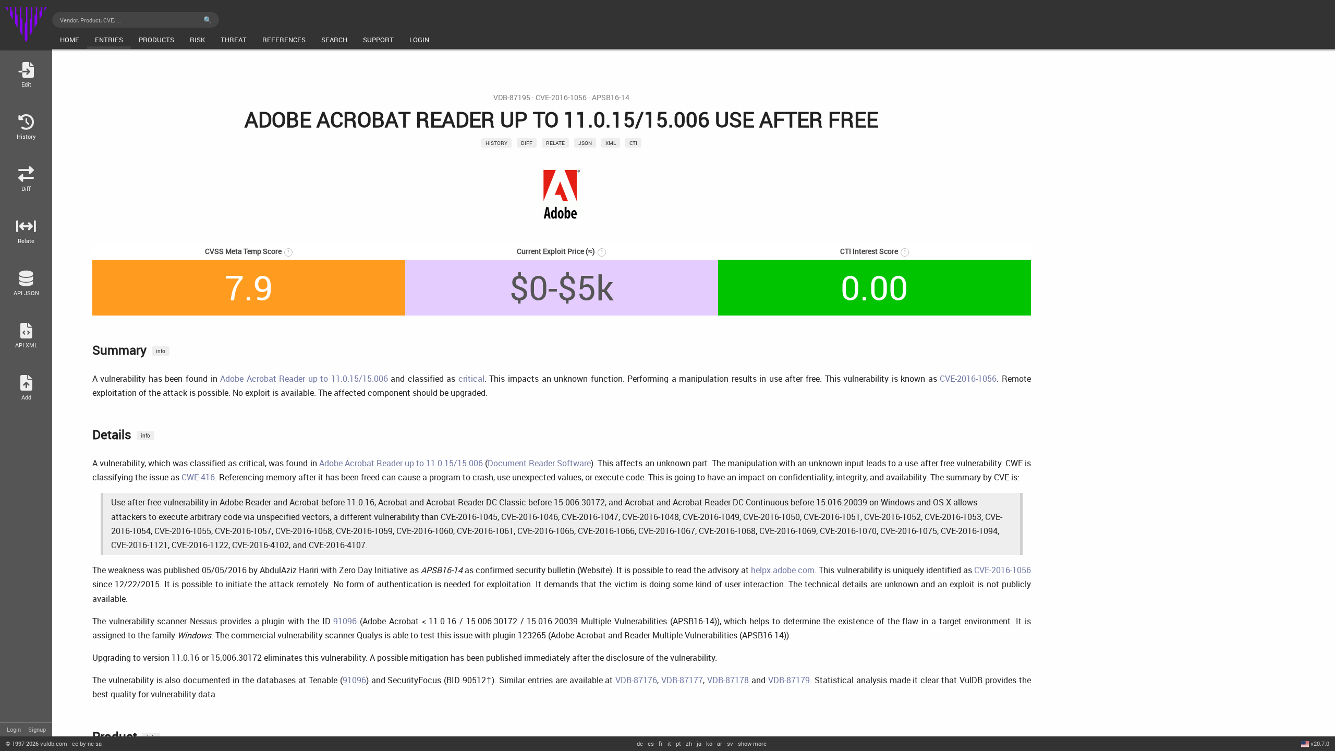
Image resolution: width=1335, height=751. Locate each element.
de (640, 743)
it (669, 743)
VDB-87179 (789, 680)
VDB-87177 (682, 680)
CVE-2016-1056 (561, 97)
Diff (526, 143)
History (496, 143)
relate (555, 143)
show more (752, 743)
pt (678, 743)
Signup (37, 729)
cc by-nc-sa (87, 743)
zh (689, 743)
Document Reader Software (539, 463)
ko (709, 743)
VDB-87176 (636, 680)
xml (610, 143)
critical (471, 378)
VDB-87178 (728, 680)
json (585, 143)
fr (661, 743)
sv (730, 743)
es (651, 743)
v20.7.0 (1319, 743)
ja (699, 743)
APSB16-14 (610, 97)
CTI (633, 143)
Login (14, 729)
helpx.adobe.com (783, 570)
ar (719, 743)
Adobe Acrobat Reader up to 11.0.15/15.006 (304, 378)
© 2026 (36, 743)
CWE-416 (198, 477)
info (160, 351)
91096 (345, 621)
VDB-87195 (511, 97)
